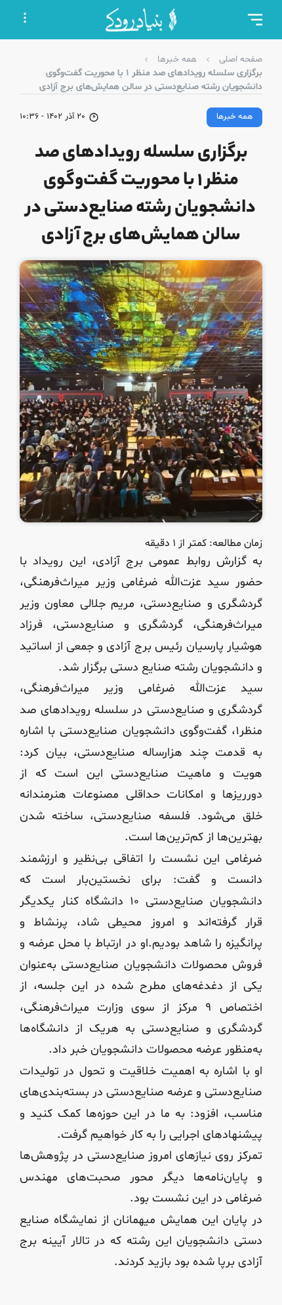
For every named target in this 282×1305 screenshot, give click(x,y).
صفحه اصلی (240, 59)
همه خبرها (177, 59)
